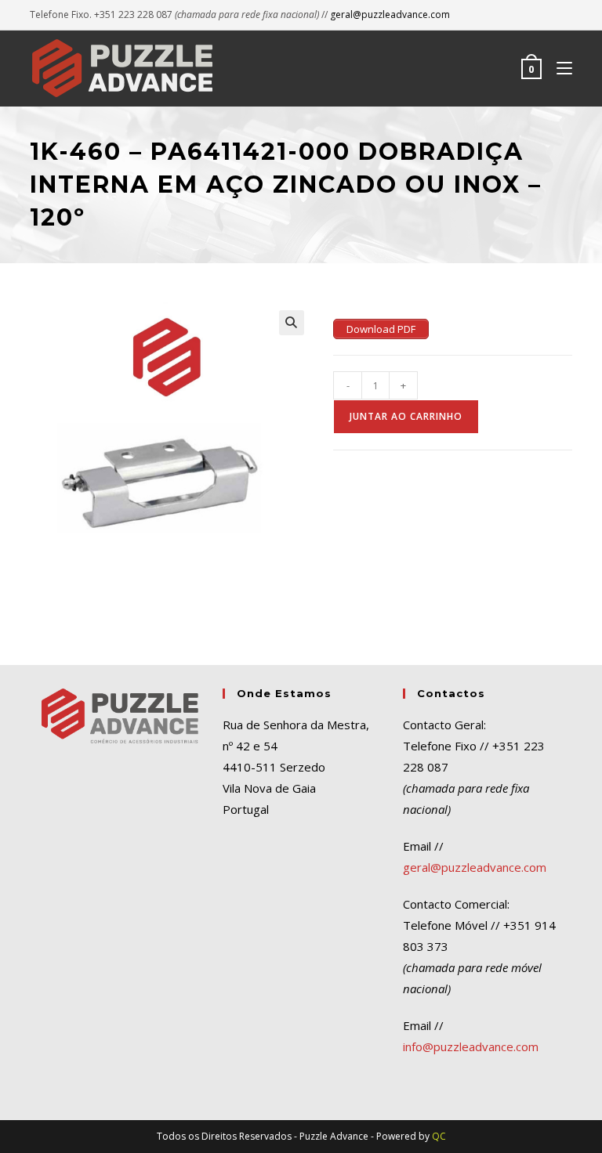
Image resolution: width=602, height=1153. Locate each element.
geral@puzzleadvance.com (390, 14)
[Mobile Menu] (558, 68)
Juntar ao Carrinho (406, 416)
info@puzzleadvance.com (471, 1046)
